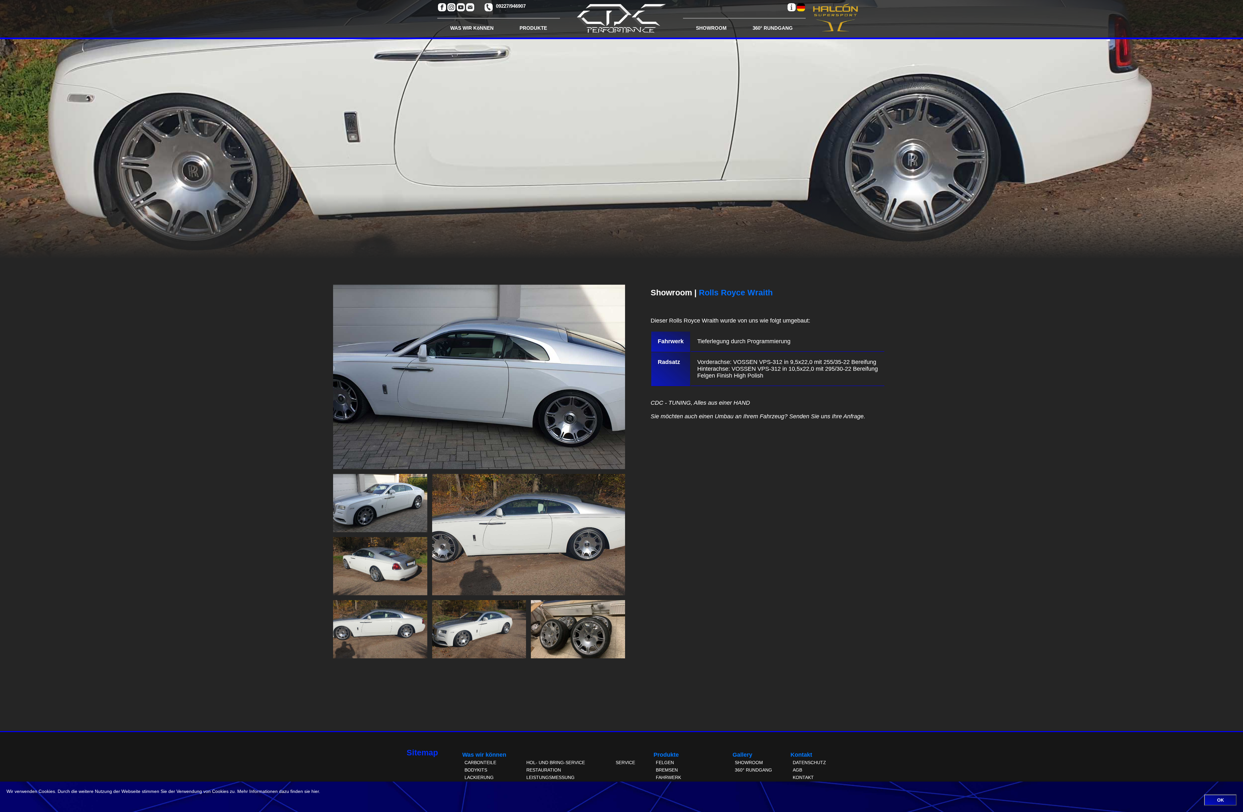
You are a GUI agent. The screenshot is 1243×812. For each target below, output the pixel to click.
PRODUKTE (533, 28)
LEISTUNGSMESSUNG (550, 777)
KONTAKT (803, 777)
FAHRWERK (668, 777)
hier (315, 791)
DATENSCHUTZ (809, 762)
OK (1220, 800)
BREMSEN (667, 770)
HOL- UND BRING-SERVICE (555, 762)
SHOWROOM (711, 28)
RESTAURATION (543, 770)
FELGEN (665, 762)
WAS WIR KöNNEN (472, 28)
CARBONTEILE (480, 762)
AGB (797, 770)
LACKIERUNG (479, 777)
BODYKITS (476, 770)
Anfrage (853, 416)
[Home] (621, 20)
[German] (801, 7)
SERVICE (625, 762)
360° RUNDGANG (773, 28)
